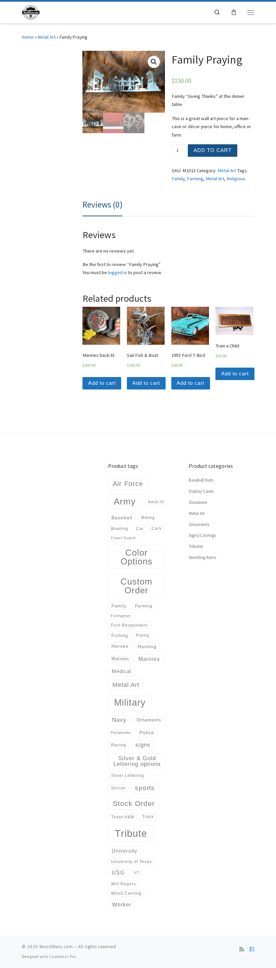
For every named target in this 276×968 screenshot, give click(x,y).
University (124, 851)
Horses (120, 646)
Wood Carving (126, 893)
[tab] (102, 205)
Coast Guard (123, 538)
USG (118, 873)
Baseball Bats (201, 480)
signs (142, 745)
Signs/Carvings (202, 535)
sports (145, 787)
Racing (118, 745)
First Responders (129, 625)
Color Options (136, 557)
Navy (119, 719)
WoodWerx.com (56, 947)
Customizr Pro (62, 956)
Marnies (149, 659)
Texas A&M (122, 817)
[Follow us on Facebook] (251, 949)
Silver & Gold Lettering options (137, 761)
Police (146, 732)
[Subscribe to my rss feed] (241, 949)
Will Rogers (123, 884)
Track (148, 816)
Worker (121, 904)
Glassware (198, 502)
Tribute (131, 833)
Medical (121, 671)
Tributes (196, 546)
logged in (117, 272)
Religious (236, 179)
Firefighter (121, 616)
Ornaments (149, 719)
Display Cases (201, 491)
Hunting (147, 646)
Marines (120, 658)
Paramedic (121, 733)
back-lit (156, 501)
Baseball (121, 517)
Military (130, 702)
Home (28, 37)
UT (136, 872)
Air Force (128, 483)
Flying (142, 635)
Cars (156, 528)
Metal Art (47, 37)
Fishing (119, 635)
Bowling (119, 528)
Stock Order (134, 803)
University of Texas (131, 861)
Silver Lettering (127, 775)
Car (140, 528)
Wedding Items (202, 557)
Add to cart (213, 150)
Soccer (118, 788)
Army (125, 501)
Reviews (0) (102, 204)
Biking (148, 517)
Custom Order (136, 585)
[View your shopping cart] (234, 12)
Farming (195, 179)
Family (178, 179)
